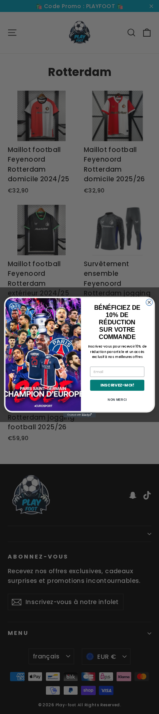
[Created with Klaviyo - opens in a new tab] (79, 414)
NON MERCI (117, 400)
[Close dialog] (149, 302)
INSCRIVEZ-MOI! (117, 385)
